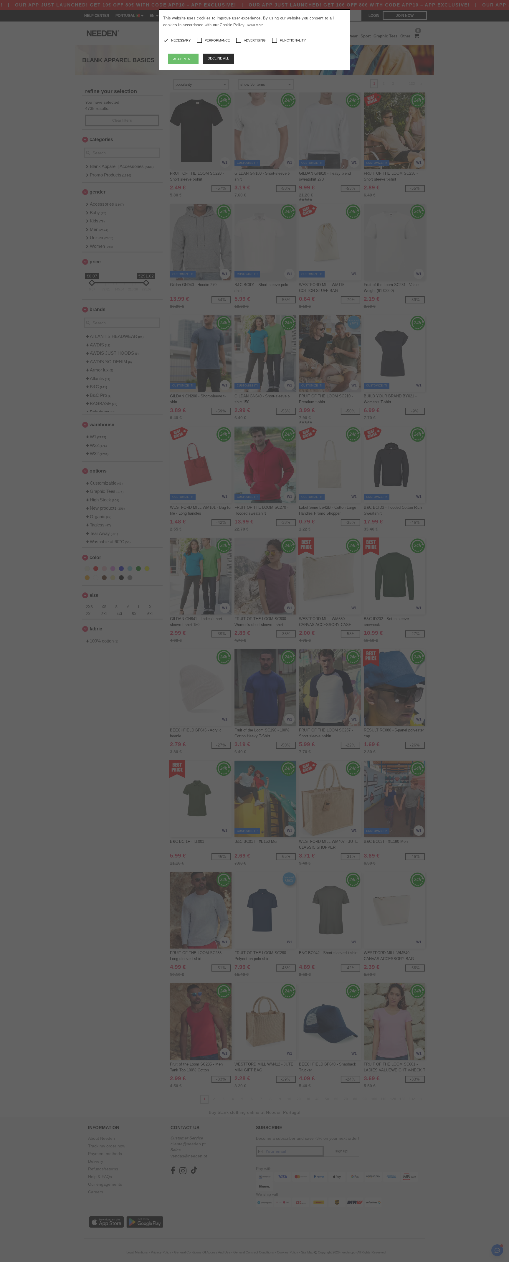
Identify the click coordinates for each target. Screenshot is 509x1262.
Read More (255, 25)
